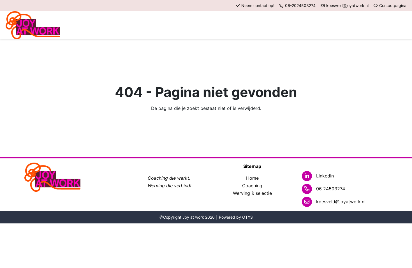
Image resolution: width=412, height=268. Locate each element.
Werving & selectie (252, 193)
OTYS (247, 217)
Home (252, 178)
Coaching (252, 185)
